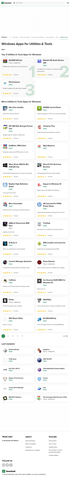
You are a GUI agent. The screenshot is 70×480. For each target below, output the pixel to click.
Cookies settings (53, 455)
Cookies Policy (53, 447)
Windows (4, 37)
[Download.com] (6, 3)
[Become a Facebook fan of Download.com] (3, 465)
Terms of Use (52, 444)
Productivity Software (25, 37)
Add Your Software (31, 444)
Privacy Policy (53, 441)
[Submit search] (14, 2)
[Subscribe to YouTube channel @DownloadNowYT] (10, 465)
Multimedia (15, 37)
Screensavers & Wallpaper (37, 37)
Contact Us (29, 447)
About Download (30, 441)
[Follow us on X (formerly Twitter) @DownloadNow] (7, 465)
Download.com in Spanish (33, 450)
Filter (3, 50)
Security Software (50, 37)
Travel (57, 37)
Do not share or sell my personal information (55, 451)
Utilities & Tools (64, 37)
